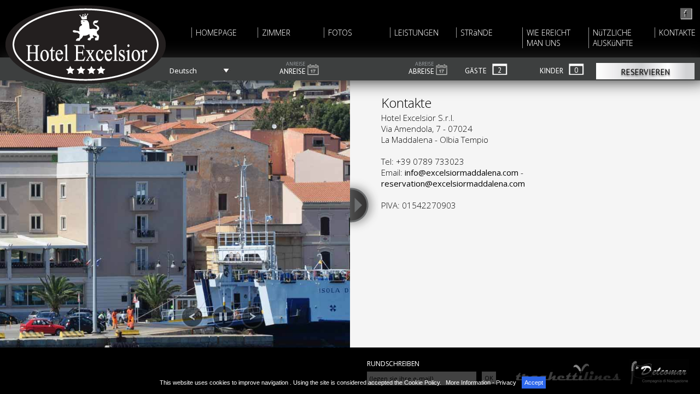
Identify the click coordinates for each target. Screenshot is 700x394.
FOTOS (340, 32)
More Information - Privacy (481, 382)
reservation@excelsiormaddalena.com (453, 183)
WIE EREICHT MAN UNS (548, 37)
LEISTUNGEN (416, 32)
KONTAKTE (677, 32)
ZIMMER (276, 32)
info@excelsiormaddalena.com (461, 172)
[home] (687, 17)
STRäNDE (476, 32)
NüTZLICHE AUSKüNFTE (613, 37)
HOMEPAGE (216, 32)
